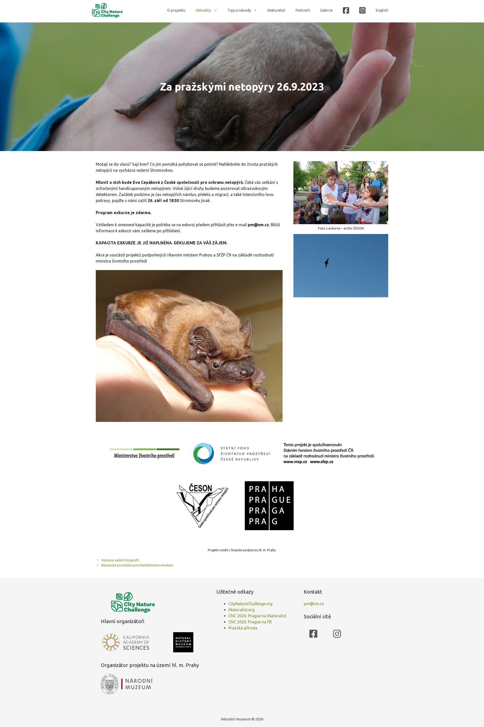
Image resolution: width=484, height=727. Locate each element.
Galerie (326, 10)
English (382, 10)
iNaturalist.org (241, 609)
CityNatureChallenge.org (250, 603)
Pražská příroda (242, 628)
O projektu (176, 10)
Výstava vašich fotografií (120, 560)
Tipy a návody (239, 10)
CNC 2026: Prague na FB (250, 622)
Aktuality (203, 10)
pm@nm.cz (314, 603)
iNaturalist (276, 10)
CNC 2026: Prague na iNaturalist (257, 616)
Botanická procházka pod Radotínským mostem (137, 565)
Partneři (302, 10)
